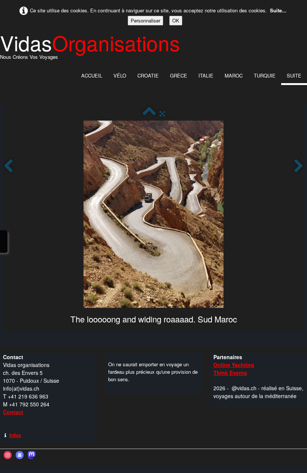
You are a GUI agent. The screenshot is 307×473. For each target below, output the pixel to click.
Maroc (234, 75)
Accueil (91, 75)
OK (175, 20)
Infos (15, 435)
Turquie (265, 75)
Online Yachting (233, 365)
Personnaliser (145, 20)
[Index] (149, 113)
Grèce (178, 75)
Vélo (119, 75)
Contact (13, 412)
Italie (205, 75)
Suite (294, 75)
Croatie (148, 75)
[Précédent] (8, 166)
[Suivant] (299, 166)
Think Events (230, 372)
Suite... (278, 10)
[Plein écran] (162, 113)
